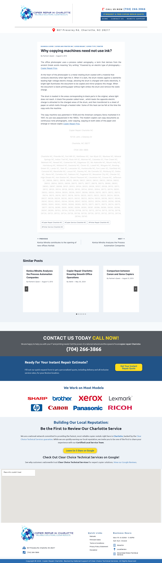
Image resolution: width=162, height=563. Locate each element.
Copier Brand (79, 46)
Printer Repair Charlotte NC (99, 222)
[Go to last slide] (26, 289)
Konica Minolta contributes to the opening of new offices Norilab (56, 242)
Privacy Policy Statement (99, 546)
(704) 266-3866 (83, 349)
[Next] (135, 289)
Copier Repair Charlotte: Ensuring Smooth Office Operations (80, 274)
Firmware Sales (95, 540)
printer (100, 46)
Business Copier (47, 46)
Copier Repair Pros (49, 68)
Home (105, 19)
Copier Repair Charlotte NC (52, 222)
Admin (71, 282)
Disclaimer (93, 550)
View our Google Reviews (125, 462)
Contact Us (117, 19)
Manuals (93, 536)
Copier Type (91, 46)
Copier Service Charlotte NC (75, 222)
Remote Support (136, 19)
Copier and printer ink (64, 46)
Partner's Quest (48, 56)
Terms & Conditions (97, 543)
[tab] (76, 314)
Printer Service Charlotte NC (52, 227)
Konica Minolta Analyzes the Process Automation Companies (108, 242)
